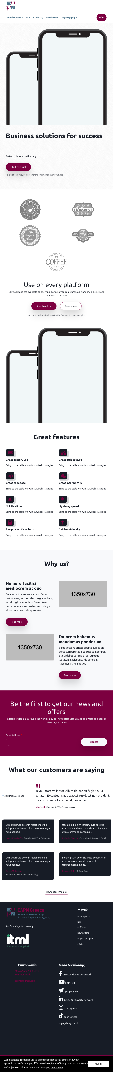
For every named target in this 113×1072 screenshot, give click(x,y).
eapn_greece (70, 1008)
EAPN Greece (31, 910)
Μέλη (101, 17)
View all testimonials (56, 892)
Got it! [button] (98, 1064)
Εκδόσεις (38, 17)
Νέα (28, 17)
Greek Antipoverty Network (76, 974)
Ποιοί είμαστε (13, 18)
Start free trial (18, 167)
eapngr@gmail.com (25, 980)
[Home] (11, 5)
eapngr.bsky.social (68, 1023)
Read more (71, 306)
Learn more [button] (57, 1067)
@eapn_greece (72, 991)
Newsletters (52, 17)
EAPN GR (70, 983)
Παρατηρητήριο (69, 17)
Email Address (13, 735)
